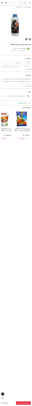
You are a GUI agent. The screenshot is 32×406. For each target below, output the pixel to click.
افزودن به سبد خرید (23, 403)
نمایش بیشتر (29, 69)
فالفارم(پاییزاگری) (27, 7)
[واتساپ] (2, 397)
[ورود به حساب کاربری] (6, 2)
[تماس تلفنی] (2, 394)
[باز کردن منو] (29, 3)
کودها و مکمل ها (19, 7)
